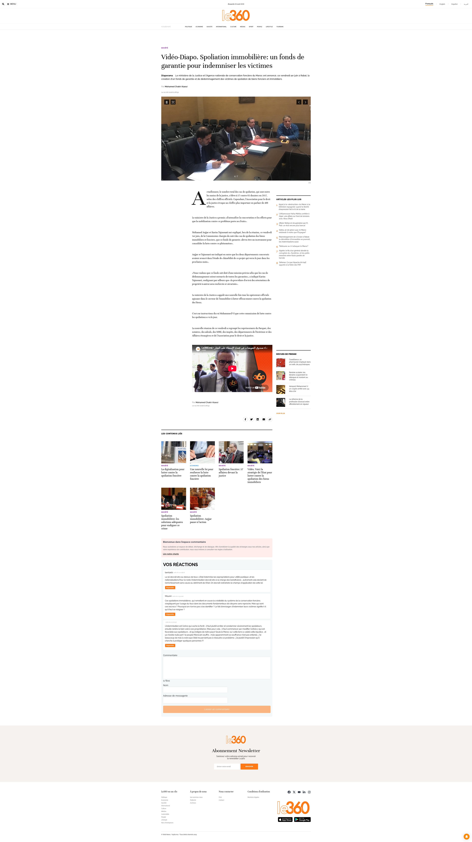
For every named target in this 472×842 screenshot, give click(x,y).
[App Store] (285, 819)
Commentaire (170, 655)
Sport (251, 27)
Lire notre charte (171, 554)
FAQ (220, 797)
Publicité (193, 800)
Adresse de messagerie (175, 695)
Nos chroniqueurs (167, 823)
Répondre (170, 587)
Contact (221, 800)
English (442, 4)
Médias (242, 27)
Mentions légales (253, 797)
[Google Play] (302, 819)
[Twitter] (294, 792)
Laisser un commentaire (216, 709)
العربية (466, 4)
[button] (467, 837)
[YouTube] (299, 792)
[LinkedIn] (304, 792)
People (259, 27)
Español (454, 4)
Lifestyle (269, 27)
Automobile (165, 814)
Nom (165, 685)
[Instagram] (309, 792)
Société (209, 27)
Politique (188, 27)
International (221, 27)
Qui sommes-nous (196, 797)
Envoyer (249, 766)
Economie (199, 27)
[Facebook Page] (289, 792)
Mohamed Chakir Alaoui (176, 86)
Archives (193, 803)
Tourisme (279, 27)
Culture (233, 27)
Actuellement (165, 27)
